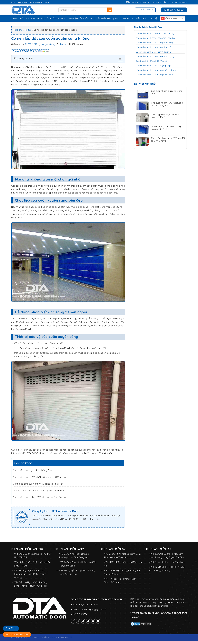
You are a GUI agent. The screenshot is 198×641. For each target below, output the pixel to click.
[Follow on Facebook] (73, 621)
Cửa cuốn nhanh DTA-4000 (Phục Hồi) (154, 47)
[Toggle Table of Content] (119, 59)
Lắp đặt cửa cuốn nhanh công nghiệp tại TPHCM (39, 490)
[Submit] (109, 10)
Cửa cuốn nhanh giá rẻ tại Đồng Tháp (33, 470)
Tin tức (28, 29)
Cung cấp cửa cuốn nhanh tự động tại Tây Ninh (38, 483)
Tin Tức (127, 18)
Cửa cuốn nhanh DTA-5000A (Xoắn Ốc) (154, 52)
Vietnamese (171, 18)
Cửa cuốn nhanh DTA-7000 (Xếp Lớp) (153, 65)
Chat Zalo (11, 628)
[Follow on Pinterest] (93, 621)
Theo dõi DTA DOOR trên (25, 51)
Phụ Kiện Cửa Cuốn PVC (81, 18)
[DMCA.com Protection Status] (141, 623)
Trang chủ (17, 29)
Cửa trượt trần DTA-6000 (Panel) (151, 61)
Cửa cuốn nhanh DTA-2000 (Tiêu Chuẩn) (155, 38)
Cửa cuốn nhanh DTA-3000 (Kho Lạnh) (154, 42)
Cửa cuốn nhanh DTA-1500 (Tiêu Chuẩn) (155, 33)
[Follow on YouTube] (98, 621)
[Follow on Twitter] (88, 621)
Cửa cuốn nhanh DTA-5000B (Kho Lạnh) (155, 56)
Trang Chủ (17, 18)
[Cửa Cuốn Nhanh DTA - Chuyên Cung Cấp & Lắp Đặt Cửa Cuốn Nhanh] (32, 9)
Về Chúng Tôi (33, 18)
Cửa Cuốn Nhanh (55, 18)
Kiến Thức (141, 18)
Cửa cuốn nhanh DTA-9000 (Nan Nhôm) (155, 74)
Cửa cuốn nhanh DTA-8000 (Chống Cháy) (156, 70)
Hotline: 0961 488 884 (17, 634)
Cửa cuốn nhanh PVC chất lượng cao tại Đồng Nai (39, 477)
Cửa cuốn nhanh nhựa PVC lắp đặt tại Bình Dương (39, 497)
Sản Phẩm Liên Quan (107, 18)
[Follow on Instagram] (78, 621)
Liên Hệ (153, 18)
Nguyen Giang (48, 44)
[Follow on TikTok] (83, 621)
